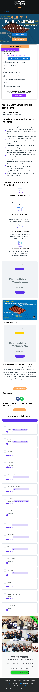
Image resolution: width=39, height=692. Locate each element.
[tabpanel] (20, 355)
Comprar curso (20, 292)
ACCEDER (6, 11)
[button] (19, 8)
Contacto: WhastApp (20, 672)
